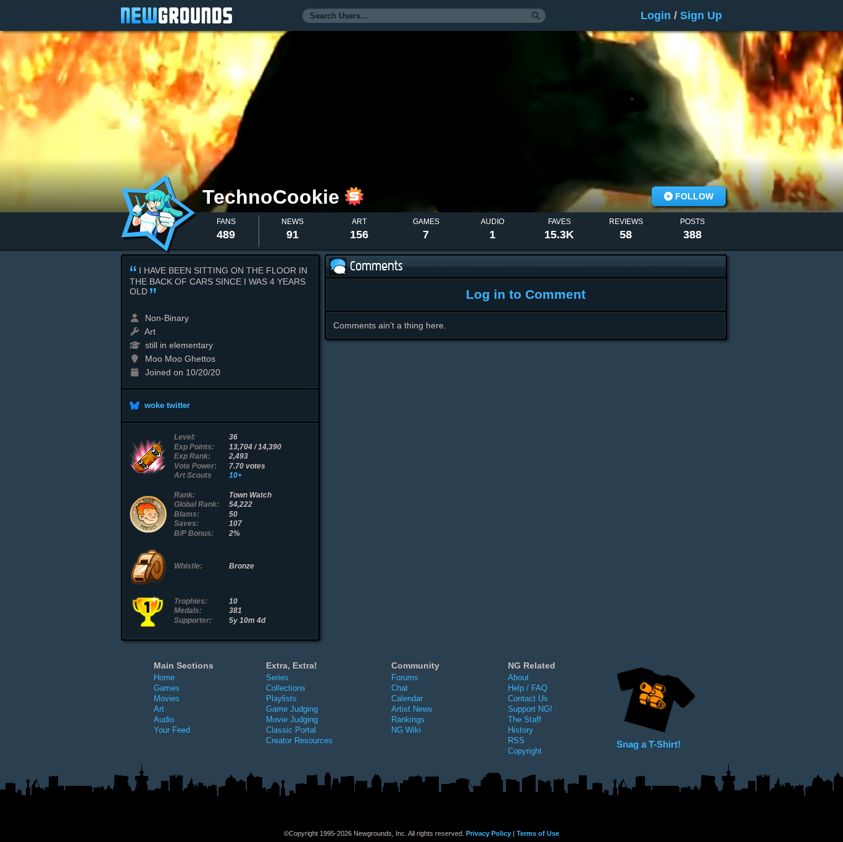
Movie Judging (292, 719)
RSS (516, 740)
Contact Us (528, 698)
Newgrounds (176, 15)
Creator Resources (299, 740)
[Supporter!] (354, 202)
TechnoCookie (273, 197)
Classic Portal (291, 730)
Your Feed (172, 730)
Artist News (412, 709)
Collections (285, 688)
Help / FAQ (527, 688)
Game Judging (292, 709)
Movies (167, 698)
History (520, 730)
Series (277, 677)
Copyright (525, 751)
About (518, 677)
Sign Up (701, 15)
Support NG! (530, 709)
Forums (404, 677)
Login (656, 15)
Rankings (408, 719)
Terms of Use (538, 833)
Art (159, 709)
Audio (164, 719)
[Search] (536, 16)
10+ (235, 475)
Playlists (281, 698)
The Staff (524, 719)
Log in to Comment (526, 294)
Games (167, 688)
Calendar (407, 698)
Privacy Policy (488, 833)
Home (164, 677)
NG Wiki (406, 730)
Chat (399, 688)
